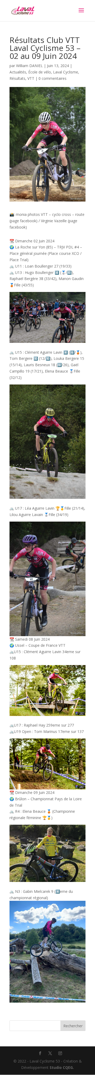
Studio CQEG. (62, 1067)
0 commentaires (52, 78)
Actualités (18, 72)
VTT (30, 78)
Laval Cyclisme (65, 72)
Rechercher (73, 1025)
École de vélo (39, 72)
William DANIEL (29, 65)
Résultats (17, 78)
